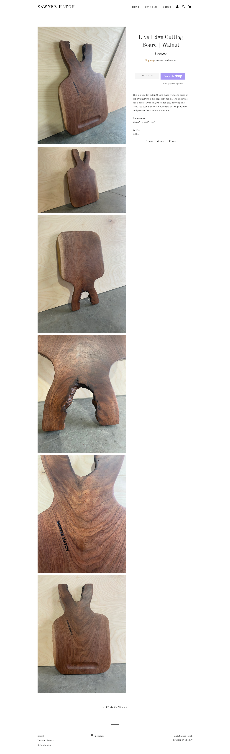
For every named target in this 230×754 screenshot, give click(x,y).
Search (41, 735)
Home (136, 7)
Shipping (149, 60)
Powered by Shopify (182, 739)
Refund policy (44, 745)
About (167, 7)
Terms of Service (46, 740)
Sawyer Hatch (56, 7)
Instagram (99, 735)
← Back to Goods (115, 707)
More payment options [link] (173, 83)
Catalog (151, 7)
